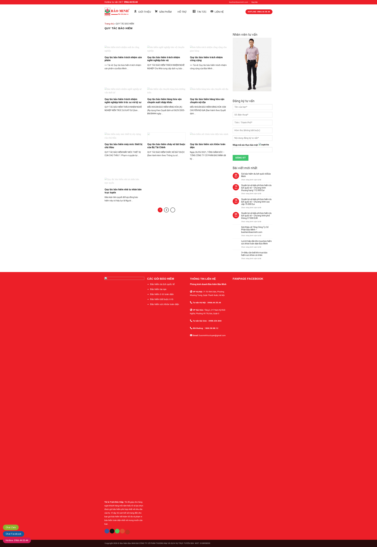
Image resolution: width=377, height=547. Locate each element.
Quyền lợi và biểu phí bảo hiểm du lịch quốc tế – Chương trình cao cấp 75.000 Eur (256, 201)
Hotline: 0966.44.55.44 (17, 540)
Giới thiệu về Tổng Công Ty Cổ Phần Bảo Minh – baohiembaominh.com (254, 229)
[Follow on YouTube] (127, 532)
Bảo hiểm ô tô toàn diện (162, 294)
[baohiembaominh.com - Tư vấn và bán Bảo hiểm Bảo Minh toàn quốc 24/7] (117, 12)
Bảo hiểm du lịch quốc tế (162, 284)
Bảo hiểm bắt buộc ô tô (161, 299)
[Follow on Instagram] (264, 2)
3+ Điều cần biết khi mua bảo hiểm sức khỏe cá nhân (254, 253)
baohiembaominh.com (238, 2)
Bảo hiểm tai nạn (158, 289)
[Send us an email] (271, 2)
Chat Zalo (11, 527)
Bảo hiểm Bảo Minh (128, 543)
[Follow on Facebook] (261, 2)
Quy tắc (254, 2)
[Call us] (117, 531)
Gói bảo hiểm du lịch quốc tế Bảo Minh (256, 175)
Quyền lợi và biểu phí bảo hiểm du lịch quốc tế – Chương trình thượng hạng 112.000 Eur (256, 187)
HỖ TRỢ (182, 11)
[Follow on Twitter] (267, 2)
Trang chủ (109, 24)
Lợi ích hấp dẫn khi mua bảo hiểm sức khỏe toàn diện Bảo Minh (256, 242)
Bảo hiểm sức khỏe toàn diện (164, 304)
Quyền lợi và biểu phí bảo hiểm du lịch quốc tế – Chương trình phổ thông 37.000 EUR (256, 215)
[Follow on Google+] (122, 531)
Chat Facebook (13, 534)
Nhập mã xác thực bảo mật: (245, 145)
